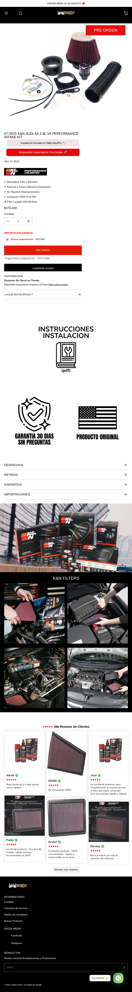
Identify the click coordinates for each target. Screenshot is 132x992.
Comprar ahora (43, 268)
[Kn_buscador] (43, 171)
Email (10, 967)
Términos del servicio (15, 908)
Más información (58, 284)
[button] (8, 13)
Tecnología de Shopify (32, 985)
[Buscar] (19, 13)
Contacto (9, 901)
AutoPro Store (17, 985)
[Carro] (124, 13)
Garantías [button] (13, 484)
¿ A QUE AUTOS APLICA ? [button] (18, 294)
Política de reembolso (16, 914)
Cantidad (9, 214)
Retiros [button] (11, 475)
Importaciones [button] (17, 494)
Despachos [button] (13, 465)
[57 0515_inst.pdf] (66, 353)
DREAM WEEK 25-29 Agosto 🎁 (66, 3)
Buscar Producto (13, 921)
